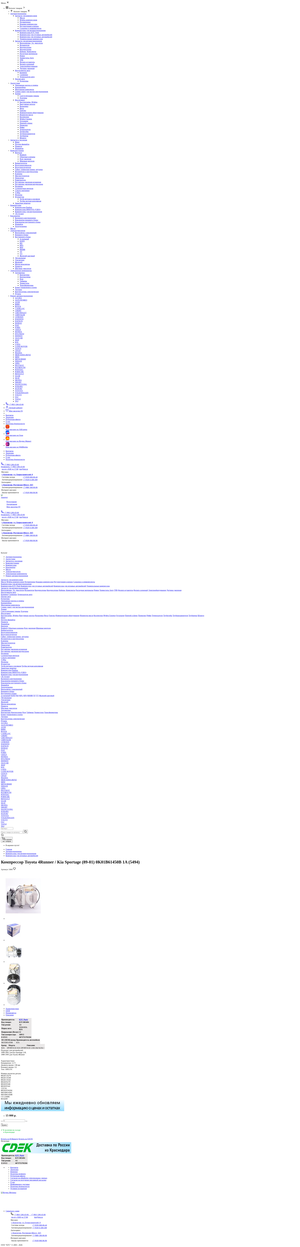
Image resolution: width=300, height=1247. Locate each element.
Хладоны (23, 98)
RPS (21, 247)
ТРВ (21, 60)
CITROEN (19, 317)
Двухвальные (20, 258)
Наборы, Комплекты (28, 52)
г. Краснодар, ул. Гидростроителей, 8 (17, 475)
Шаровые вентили (27, 161)
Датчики (18, 290)
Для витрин (19, 260)
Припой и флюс (26, 123)
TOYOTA (19, 391)
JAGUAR (19, 338)
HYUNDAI (19, 334)
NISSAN (18, 361)
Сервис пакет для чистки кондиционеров (31, 92)
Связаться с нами (12, 1211)
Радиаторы (24, 81)
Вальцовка (24, 106)
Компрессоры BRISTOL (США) (27, 210)
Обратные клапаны (27, 157)
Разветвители (20, 180)
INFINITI (18, 336)
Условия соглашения (18, 1189)
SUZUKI (18, 389)
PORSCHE (19, 372)
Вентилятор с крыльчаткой (25, 233)
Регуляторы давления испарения (28, 182)
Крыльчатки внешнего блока (26, 220)
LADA (17, 344)
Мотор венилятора (22, 264)
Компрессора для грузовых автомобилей (36, 35)
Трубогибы (24, 132)
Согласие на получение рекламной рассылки (28, 1180)
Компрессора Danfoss (23, 207)
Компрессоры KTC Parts (29, 33)
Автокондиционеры (14, 851)
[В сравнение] (2, 1123)
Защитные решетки (22, 203)
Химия (18, 94)
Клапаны (18, 174)
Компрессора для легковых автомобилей (36, 37)
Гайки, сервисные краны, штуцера (29, 169)
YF (21, 252)
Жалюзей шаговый (27, 256)
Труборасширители (27, 134)
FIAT (17, 325)
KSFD (22, 241)
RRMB (22, 250)
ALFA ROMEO (21, 300)
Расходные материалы (28, 54)
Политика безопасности (15, 459)
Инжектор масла (26, 115)
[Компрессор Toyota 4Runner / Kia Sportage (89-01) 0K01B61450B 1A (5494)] (23, 919)
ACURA (18, 298)
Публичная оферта (13, 455)
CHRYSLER (20, 315)
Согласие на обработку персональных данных (28, 1178)
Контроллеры (25, 277)
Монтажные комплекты (24, 89)
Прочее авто (20, 79)
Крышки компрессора (28, 24)
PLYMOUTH (20, 367)
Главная (9, 849)
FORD (17, 327)
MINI (17, 357)
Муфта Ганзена (26, 119)
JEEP (17, 340)
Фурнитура (19, 197)
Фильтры (18, 195)
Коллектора (24, 117)
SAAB (17, 376)
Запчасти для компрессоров (26, 16)
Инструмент (20, 100)
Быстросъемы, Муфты (28, 102)
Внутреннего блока (23, 237)
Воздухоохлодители (23, 167)
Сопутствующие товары (29, 96)
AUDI (17, 302)
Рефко (22, 127)
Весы (22, 108)
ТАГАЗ (18, 399)
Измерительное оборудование (32, 113)
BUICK (18, 306)
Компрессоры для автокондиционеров (30, 30)
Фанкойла (19, 224)
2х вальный (24, 239)
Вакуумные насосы (27, 104)
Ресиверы (19, 186)
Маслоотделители (22, 176)
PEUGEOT (19, 365)
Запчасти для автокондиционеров (28, 41)
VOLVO (18, 395)
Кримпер (23, 73)
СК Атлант (19, 214)
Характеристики (12, 1009)
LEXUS (18, 349)
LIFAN (18, 351)
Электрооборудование (29, 66)
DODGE (18, 323)
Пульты (18, 294)
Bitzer (17, 142)
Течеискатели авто (27, 77)
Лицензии (10, 453)
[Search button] (25, 832)
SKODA (18, 380)
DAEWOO (19, 319)
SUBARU (19, 386)
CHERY (18, 311)
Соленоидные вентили (24, 188)
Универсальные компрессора (31, 39)
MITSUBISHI (20, 359)
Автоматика (20, 273)
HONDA (18, 332)
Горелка (23, 111)
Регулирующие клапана (29, 26)
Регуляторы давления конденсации (29, 184)
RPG (21, 245)
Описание (10, 1015)
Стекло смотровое (22, 191)
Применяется (11, 1013)
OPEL (17, 363)
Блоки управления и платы (26, 287)
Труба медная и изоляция (30, 199)
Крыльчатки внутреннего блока (27, 222)
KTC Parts (23, 1020)
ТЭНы (17, 193)
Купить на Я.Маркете (9, 1139)
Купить (4, 1125)
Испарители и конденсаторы (26, 172)
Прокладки (19, 178)
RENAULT (19, 374)
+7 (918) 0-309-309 (30, 480)
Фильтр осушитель (27, 62)
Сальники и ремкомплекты (30, 28)
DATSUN (19, 321)
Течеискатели (25, 129)
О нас (8, 457)
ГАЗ (16, 397)
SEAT (17, 378)
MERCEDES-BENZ (23, 355)
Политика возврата (18, 1174)
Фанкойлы (19, 148)
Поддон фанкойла (22, 144)
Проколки (24, 125)
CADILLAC (20, 308)
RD (21, 243)
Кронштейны (20, 87)
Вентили (18, 153)
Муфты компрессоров (28, 20)
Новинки (14, 1172)
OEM (8, 1011)
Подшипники (25, 22)
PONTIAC (19, 370)
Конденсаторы (25, 47)
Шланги (23, 138)
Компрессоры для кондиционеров (28, 212)
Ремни (22, 56)
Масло (22, 18)
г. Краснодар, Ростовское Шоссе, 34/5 (17, 485)
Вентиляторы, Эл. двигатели (31, 43)
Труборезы (24, 136)
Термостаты (24, 283)
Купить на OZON (26, 1139)
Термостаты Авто (27, 58)
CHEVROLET (20, 313)
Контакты (9, 451)
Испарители (24, 45)
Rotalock (23, 155)
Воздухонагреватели (23, 165)
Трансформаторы (26, 285)
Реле (21, 279)
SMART (18, 382)
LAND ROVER (21, 346)
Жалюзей (18, 262)
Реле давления (25, 159)
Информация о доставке (20, 1184)
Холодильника (21, 226)
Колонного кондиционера (25, 218)
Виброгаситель (21, 163)
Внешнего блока (21, 235)
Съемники (24, 75)
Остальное (24, 121)
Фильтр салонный (27, 64)
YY (21, 254)
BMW (17, 304)
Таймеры (23, 281)
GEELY (18, 330)
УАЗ (16, 401)
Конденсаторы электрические (27, 292)
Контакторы (24, 275)
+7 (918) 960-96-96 (30, 493)
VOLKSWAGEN (21, 393)
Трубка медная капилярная (30, 201)
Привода (18, 146)
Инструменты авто (22, 70)
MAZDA (18, 353)
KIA (16, 342)
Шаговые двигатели (23, 268)
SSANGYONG (21, 384)
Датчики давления (27, 68)
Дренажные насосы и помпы (26, 85)
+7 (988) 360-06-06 (30, 487)
